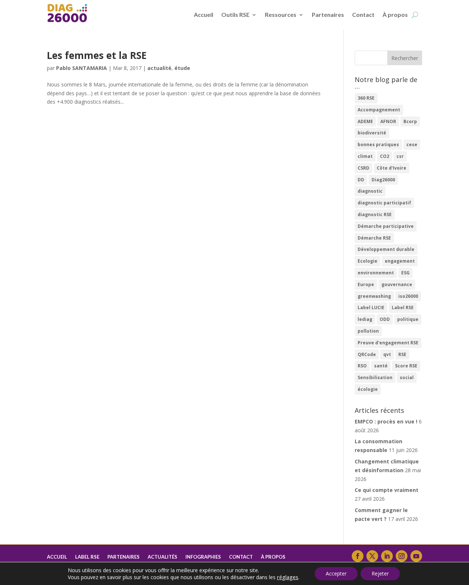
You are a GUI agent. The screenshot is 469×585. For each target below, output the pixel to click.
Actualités (162, 557)
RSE (402, 354)
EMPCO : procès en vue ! (386, 421)
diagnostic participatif (384, 203)
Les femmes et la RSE (97, 55)
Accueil (203, 14)
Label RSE (403, 307)
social (407, 377)
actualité (159, 67)
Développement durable (386, 249)
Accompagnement (379, 110)
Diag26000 (383, 180)
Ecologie (367, 261)
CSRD (363, 168)
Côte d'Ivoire (391, 168)
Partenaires (328, 14)
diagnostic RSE (375, 214)
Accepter (336, 573)
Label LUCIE (371, 307)
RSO (362, 366)
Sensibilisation (375, 377)
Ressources (280, 14)
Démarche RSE (374, 238)
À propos (395, 14)
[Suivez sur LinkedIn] (387, 556)
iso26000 (408, 296)
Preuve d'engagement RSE (388, 343)
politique (407, 319)
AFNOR (388, 121)
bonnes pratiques (378, 144)
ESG (405, 273)
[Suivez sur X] (372, 556)
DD (361, 180)
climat (365, 156)
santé (381, 366)
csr (400, 156)
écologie (368, 389)
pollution (368, 331)
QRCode (367, 354)
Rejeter (380, 573)
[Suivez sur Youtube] (416, 556)
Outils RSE (235, 14)
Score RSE (406, 366)
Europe (366, 284)
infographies (203, 557)
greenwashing (374, 296)
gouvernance (396, 284)
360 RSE (366, 98)
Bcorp (410, 121)
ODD (385, 319)
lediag (365, 319)
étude (182, 67)
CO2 (384, 156)
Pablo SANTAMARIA (81, 67)
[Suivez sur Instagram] (401, 556)
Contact (363, 14)
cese (411, 144)
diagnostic (370, 191)
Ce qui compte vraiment (386, 489)
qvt (387, 354)
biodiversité (372, 133)
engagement (400, 261)
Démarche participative (386, 226)
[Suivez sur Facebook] (357, 556)
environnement (376, 273)
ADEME (365, 121)
